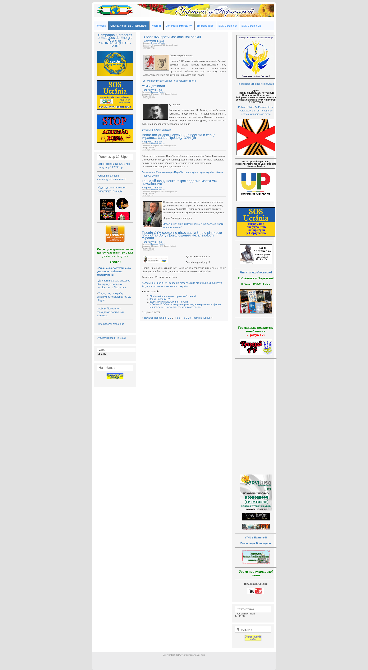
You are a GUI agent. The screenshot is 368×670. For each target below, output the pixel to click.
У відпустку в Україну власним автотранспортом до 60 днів (114, 297)
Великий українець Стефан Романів (169, 301)
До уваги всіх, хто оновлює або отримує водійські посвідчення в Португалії (113, 284)
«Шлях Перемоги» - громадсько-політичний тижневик (110, 312)
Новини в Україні (158, 43)
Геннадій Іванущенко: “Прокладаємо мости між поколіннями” (179, 182)
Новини (156, 25)
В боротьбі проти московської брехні (172, 37)
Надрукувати (150, 41)
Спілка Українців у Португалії (128, 25)
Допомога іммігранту (179, 25)
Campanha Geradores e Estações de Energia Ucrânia (115, 37)
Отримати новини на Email (111, 338)
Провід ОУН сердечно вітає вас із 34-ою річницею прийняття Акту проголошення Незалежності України (182, 235)
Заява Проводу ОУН (161, 299)
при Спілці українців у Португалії (115, 253)
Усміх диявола (153, 86)
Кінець (206, 318)
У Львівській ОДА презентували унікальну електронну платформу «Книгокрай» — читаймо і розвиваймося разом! (185, 305)
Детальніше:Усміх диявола (156, 129)
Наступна (197, 318)
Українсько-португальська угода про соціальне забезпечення (114, 271)
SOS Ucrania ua (251, 25)
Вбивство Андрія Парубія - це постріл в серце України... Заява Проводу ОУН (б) (178, 136)
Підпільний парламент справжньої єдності (173, 296)
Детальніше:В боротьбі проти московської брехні (169, 80)
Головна (101, 25)
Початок (148, 318)
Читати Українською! (256, 272)
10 (189, 318)
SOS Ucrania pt (227, 25)
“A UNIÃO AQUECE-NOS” (115, 44)
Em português (205, 25)
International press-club (111, 323)
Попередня (160, 318)
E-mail (160, 41)
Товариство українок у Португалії (256, 84)
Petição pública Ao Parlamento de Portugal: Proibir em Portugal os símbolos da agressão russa (256, 110)
